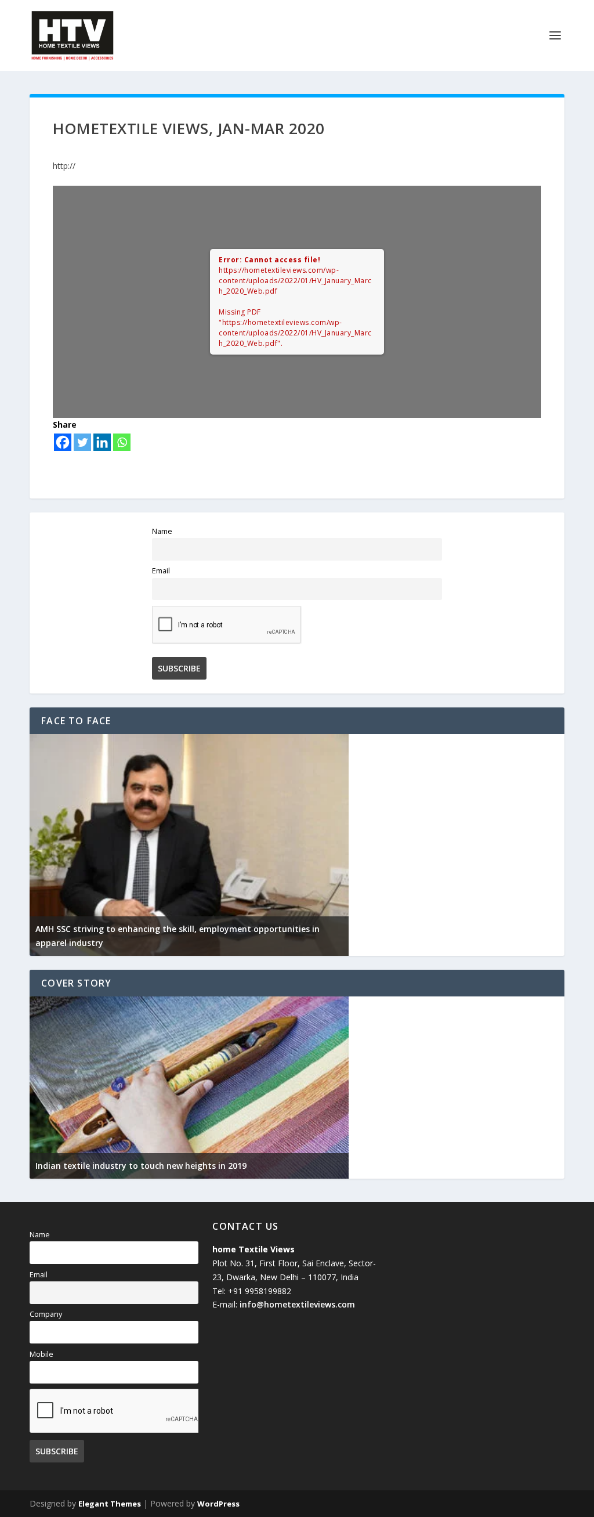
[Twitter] (82, 442)
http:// (64, 165)
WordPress (218, 1503)
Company (46, 1314)
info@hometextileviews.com (297, 1304)
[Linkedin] (102, 442)
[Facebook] (62, 442)
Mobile (41, 1354)
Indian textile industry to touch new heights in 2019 (141, 1165)
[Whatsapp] (122, 442)
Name (162, 531)
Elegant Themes (109, 1503)
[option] (189, 845)
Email (161, 571)
